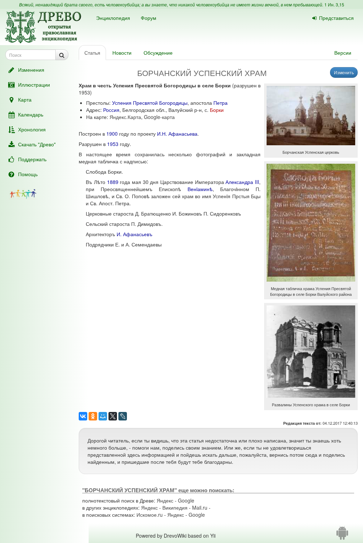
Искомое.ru (149, 514)
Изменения (31, 69)
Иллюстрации (34, 84)
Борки (217, 109)
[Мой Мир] (103, 416)
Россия (111, 109)
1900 (112, 133)
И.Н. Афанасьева (177, 133)
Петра (220, 102)
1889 (112, 181)
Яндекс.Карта (125, 116)
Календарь (30, 114)
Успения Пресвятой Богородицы (150, 102)
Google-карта (159, 116)
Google (186, 500)
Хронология (32, 129)
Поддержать (32, 159)
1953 (112, 143)
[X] (112, 416)
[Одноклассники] (93, 416)
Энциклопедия (113, 17)
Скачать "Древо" (37, 144)
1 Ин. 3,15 (334, 4)
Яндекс (165, 500)
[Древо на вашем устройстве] (342, 535)
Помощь (28, 174)
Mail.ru (199, 507)
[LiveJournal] (122, 416)
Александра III (242, 181)
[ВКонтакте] (83, 416)
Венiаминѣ (200, 188)
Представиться (336, 17)
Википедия (175, 507)
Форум (148, 17)
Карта (25, 99)
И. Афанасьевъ (134, 234)
